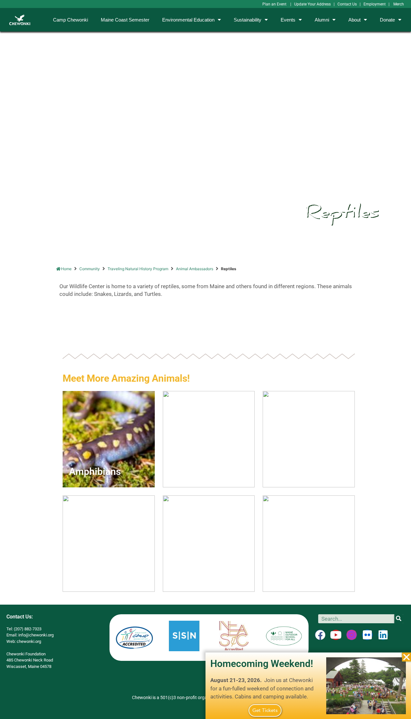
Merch (398, 4)
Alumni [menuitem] (322, 19)
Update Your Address (312, 4)
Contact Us (347, 4)
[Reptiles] (309, 543)
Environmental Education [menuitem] (188, 19)
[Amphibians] (109, 439)
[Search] (398, 618)
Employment (374, 4)
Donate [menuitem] (387, 19)
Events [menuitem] (288, 19)
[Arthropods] (209, 439)
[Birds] (309, 439)
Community (89, 268)
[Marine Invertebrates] (209, 543)
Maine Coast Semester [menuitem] (125, 19)
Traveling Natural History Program (138, 268)
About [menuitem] (354, 19)
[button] (406, 656)
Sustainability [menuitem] (247, 19)
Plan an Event (274, 4)
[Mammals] (109, 543)
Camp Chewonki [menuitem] (70, 19)
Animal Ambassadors (194, 268)
